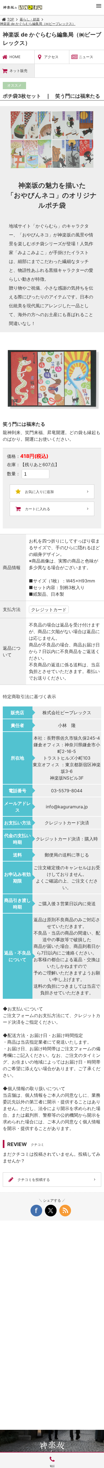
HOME (15, 57)
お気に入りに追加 (39, 491)
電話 (52, 1465)
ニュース (86, 57)
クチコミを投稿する (33, 1179)
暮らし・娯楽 (30, 19)
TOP (10, 19)
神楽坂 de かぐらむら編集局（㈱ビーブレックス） (37, 24)
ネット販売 (18, 70)
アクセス (51, 57)
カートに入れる (37, 509)
